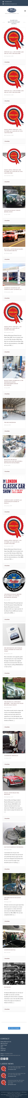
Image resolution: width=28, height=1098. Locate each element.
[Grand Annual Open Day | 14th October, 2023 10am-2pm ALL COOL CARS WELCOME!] (14, 116)
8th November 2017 (8, 653)
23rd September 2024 (8, 94)
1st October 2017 (7, 758)
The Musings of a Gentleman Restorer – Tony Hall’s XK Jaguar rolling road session (13, 703)
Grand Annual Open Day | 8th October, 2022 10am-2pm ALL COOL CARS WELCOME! (13, 172)
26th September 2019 (8, 332)
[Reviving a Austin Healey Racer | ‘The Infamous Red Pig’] (14, 236)
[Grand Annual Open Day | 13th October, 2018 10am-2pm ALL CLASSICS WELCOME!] (14, 527)
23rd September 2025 (8, 56)
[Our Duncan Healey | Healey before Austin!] (14, 197)
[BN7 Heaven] (14, 974)
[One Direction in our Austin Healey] (14, 884)
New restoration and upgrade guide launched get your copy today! (13, 650)
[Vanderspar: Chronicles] (14, 742)
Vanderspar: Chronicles (11, 755)
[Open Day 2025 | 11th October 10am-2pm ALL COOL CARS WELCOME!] (14, 38)
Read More (7, 62)
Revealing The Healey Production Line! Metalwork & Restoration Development (13, 461)
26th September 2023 (8, 135)
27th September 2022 (8, 175)
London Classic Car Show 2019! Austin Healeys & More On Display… (13, 502)
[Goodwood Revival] (14, 936)
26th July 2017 (7, 952)
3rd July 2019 (7, 387)
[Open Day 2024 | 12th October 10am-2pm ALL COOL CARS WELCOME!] (14, 77)
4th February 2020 (8, 253)
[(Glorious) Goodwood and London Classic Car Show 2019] (14, 274)
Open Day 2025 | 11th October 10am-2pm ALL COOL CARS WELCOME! (16, 1067)
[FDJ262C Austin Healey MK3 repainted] (14, 779)
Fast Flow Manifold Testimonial (13, 847)
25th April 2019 (7, 425)
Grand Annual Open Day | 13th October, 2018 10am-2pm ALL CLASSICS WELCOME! (12, 542)
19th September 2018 (8, 546)
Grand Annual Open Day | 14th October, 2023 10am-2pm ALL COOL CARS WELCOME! (13, 131)
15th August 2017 (7, 901)
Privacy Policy (17, 1093)
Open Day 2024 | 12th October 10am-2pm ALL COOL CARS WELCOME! (16, 1074)
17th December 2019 (8, 292)
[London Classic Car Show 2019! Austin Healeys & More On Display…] (14, 487)
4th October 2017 (7, 707)
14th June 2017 (7, 989)
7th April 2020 (7, 214)
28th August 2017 (8, 849)
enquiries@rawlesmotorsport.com (12, 1055)
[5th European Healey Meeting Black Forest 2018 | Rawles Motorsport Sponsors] (14, 581)
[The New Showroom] (14, 409)
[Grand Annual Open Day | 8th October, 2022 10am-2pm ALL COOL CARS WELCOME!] (14, 156)
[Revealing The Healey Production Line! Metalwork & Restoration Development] (14, 446)
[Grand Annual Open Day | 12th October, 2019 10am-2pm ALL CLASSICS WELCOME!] (14, 313)
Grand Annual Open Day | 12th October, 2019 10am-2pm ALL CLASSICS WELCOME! (12, 328)
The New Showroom (10, 422)
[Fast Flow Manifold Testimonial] (14, 833)
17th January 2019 (8, 505)
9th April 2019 (7, 465)
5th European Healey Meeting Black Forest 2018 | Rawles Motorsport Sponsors (12, 596)
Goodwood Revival (10, 950)
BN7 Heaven (7, 987)
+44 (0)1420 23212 (8, 1)
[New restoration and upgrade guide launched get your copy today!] (14, 634)
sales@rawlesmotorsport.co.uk (10, 3)
